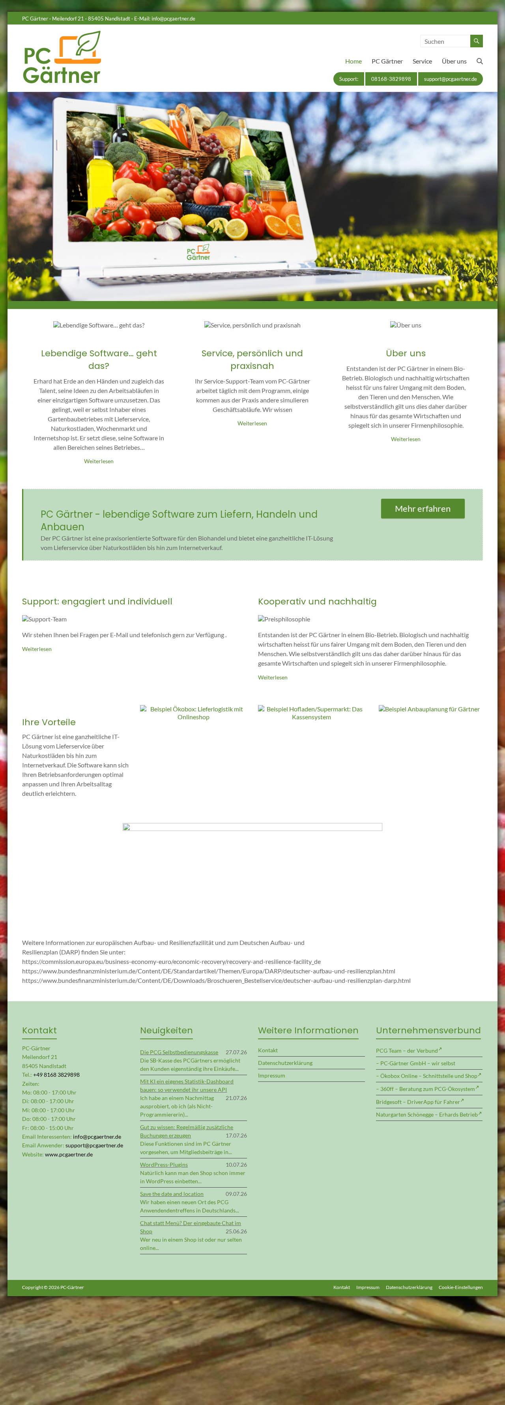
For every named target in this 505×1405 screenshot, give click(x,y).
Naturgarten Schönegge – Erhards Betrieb (427, 1114)
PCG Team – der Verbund (407, 1050)
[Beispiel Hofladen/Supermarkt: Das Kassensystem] (311, 709)
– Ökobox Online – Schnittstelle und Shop (426, 1075)
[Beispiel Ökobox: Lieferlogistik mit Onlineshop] (193, 709)
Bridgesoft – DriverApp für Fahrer (418, 1101)
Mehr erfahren (423, 508)
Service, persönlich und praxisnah (252, 359)
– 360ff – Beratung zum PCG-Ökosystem (425, 1088)
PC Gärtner (387, 61)
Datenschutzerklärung (285, 1062)
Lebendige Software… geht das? (99, 359)
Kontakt (268, 1050)
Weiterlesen (99, 461)
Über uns (454, 61)
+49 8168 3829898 (56, 1074)
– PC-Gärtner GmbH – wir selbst (415, 1063)
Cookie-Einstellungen (461, 1287)
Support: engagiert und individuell (97, 601)
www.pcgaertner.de (69, 1154)
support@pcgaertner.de (450, 79)
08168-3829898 (391, 79)
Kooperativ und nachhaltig (317, 601)
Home (353, 61)
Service (422, 61)
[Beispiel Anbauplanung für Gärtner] (429, 709)
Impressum (271, 1075)
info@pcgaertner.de (173, 18)
